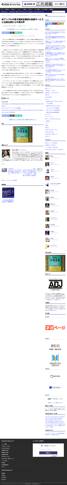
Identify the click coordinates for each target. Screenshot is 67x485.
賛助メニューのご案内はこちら (55, 402)
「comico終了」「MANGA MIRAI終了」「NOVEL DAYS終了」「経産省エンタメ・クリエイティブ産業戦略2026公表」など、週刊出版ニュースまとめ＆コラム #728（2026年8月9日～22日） (55, 47)
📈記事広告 (47, 121)
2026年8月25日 (48, 39)
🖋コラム (47, 99)
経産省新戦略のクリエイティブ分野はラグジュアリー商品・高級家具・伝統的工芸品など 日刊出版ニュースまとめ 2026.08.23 (55, 54)
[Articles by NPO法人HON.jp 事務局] (47, 186)
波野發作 (52, 197)
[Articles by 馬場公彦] (47, 179)
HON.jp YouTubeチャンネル (51, 129)
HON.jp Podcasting (49, 132)
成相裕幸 (52, 190)
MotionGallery (54, 419)
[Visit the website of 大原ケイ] (2, 164)
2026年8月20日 (48, 72)
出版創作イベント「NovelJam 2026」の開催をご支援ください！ (22, 119)
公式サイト (47, 136)
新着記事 (7, 9)
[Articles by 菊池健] (47, 241)
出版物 (24, 9)
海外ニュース (22, 26)
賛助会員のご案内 (5, 452)
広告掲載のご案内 (5, 450)
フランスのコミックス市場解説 (52, 108)
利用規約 (3, 462)
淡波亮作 (63, 409)
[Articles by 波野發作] (47, 200)
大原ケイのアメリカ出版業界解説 (52, 110)
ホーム (2, 9)
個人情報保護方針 (5, 464)
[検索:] (58, 11)
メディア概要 (37, 9)
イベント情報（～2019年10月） (51, 147)
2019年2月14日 (7, 26)
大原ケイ (15, 26)
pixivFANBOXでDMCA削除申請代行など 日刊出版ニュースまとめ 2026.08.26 (55, 32)
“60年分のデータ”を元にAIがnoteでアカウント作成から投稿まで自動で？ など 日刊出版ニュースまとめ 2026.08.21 (55, 65)
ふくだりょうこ (53, 245)
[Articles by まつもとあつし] (47, 220)
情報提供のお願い (5, 454)
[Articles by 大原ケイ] (47, 165)
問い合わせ (4, 479)
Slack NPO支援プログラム (54, 422)
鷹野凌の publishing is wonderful (52, 105)
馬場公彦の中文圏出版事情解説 (52, 112)
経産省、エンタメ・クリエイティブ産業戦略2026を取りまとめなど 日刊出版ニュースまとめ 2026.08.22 (55, 59)
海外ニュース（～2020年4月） (51, 143)
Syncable (56, 421)
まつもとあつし (53, 217)
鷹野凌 (51, 156)
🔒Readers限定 (48, 97)
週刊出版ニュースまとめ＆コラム (52, 92)
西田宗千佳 (52, 204)
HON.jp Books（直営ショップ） (52, 134)
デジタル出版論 (49, 103)
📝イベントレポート (49, 116)
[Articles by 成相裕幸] (47, 193)
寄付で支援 (4, 477)
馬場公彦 (52, 176)
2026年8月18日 (48, 81)
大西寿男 (52, 211)
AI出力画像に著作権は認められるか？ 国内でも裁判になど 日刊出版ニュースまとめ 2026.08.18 (55, 79)
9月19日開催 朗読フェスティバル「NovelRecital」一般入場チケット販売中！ (23, 29)
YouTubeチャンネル (5, 456)
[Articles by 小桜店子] (47, 172)
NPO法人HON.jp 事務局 (55, 183)
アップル (6, 180)
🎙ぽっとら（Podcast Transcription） (53, 118)
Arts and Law (48, 416)
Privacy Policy (27, 483)
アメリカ (10, 180)
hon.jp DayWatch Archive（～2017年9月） (54, 149)
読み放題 (15, 180)
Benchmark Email (55, 416)
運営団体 (51, 9)
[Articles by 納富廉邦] (47, 234)
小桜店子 (52, 170)
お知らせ (30, 9)
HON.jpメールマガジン (6, 446)
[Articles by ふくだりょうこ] (47, 248)
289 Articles (23, 150)
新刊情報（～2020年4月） (50, 145)
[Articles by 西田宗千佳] (47, 207)
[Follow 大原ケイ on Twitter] (4, 164)
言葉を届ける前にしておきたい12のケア (54, 101)
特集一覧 (13, 9)
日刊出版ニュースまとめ (50, 90)
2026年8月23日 (48, 56)
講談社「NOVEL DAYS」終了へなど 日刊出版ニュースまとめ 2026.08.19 (55, 75)
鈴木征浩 (51, 409)
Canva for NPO (54, 418)
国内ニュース (48, 88)
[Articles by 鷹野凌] (47, 159)
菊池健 (51, 238)
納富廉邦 (52, 231)
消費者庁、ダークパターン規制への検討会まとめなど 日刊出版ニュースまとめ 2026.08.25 (55, 42)
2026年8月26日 (48, 34)
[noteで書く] (21, 33)
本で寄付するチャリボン (52, 425)
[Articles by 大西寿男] (47, 213)
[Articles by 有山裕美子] (47, 227)
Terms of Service (35, 483)
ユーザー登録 (44, 9)
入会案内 (3, 475)
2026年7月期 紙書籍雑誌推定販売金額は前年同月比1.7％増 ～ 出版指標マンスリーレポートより (55, 37)
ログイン (3, 466)
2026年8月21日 (48, 68)
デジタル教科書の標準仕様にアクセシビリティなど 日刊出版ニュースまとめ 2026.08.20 (55, 70)
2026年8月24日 (48, 50)
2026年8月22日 (48, 62)
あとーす (47, 409)
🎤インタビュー (48, 114)
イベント (19, 9)
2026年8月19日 (48, 77)
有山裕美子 (52, 224)
